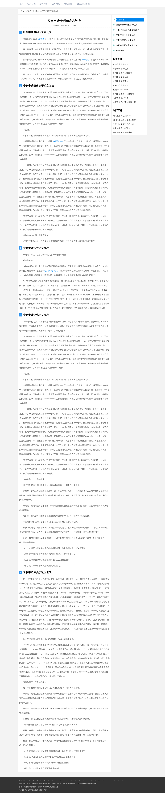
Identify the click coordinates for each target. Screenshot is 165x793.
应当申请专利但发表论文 (37, 32)
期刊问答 (43, 4)
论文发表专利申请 (120, 98)
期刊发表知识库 (83, 4)
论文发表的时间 (51, 271)
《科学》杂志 (58, 141)
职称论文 (56, 4)
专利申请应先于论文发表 (37, 572)
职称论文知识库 (32, 11)
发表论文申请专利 (120, 85)
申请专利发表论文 (120, 69)
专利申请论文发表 (120, 77)
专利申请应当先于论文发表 (38, 85)
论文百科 (68, 4)
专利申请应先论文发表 (36, 314)
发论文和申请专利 (120, 64)
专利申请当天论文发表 (36, 247)
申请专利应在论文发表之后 (124, 102)
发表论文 (85, 59)
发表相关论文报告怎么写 (123, 124)
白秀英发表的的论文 (121, 128)
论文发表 (31, 4)
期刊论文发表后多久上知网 (124, 120)
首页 (21, 4)
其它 (29, 780)
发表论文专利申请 (120, 89)
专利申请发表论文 (120, 81)
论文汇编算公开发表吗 (122, 116)
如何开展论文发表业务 (122, 132)
